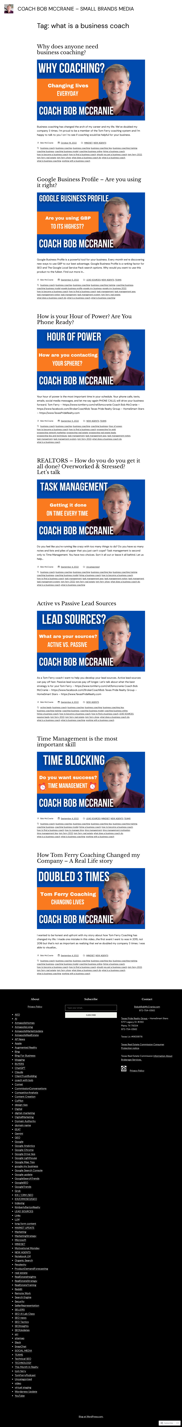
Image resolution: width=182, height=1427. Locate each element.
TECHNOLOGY (23, 1363)
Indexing (19, 1203)
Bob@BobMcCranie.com (147, 1006)
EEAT (18, 1129)
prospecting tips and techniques (52, 435)
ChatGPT (20, 1068)
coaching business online (90, 151)
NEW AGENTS (100, 143)
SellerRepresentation (27, 1305)
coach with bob (24, 1080)
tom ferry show (64, 157)
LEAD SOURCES (93, 280)
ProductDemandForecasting (31, 1268)
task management (105, 291)
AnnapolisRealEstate (27, 1035)
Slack (18, 1342)
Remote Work (23, 1293)
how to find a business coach (82, 154)
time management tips (47, 833)
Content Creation (25, 1096)
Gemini (19, 1133)
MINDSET (88, 143)
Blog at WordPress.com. (91, 1416)
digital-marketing (25, 1113)
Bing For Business (25, 1055)
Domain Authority (25, 1121)
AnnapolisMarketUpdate (29, 1031)
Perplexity (20, 1264)
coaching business (45, 151)
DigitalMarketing (24, 1117)
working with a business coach (76, 161)
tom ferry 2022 (135, 154)
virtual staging (23, 1387)
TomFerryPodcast (25, 1375)
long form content (25, 1223)
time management (93, 830)
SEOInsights (22, 1326)
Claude (19, 1072)
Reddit (18, 1289)
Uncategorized (93, 567)
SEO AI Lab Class (25, 1313)
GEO (17, 1137)
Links (17, 1215)
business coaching (81, 148)
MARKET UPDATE (24, 1227)
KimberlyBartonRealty (27, 1207)
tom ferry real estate (46, 157)
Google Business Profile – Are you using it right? (89, 182)
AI (16, 1018)
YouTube (20, 1395)
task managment (68, 294)
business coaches (64, 148)
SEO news (20, 1317)
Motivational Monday (27, 1248)
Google (19, 1141)
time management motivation (116, 830)
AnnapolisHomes (25, 1023)
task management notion (48, 294)
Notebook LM (23, 1256)
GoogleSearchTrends (27, 1178)
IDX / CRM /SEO (24, 1195)
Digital (18, 1109)
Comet (19, 1084)
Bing (17, 1051)
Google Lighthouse (26, 1158)
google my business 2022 (114, 288)
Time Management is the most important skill (77, 741)
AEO (17, 1014)
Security (19, 1301)
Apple (18, 1043)
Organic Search (24, 1260)
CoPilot (19, 1100)
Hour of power (115, 426)
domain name (23, 1125)
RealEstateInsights (25, 1276)
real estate (21, 1273)
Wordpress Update (26, 1391)
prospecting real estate (77, 432)
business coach (47, 148)
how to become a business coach (52, 154)
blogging (20, 1059)
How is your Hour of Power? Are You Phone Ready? (84, 319)
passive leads (43, 717)
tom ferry (20, 1371)
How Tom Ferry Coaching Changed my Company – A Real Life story (88, 858)
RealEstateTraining (25, 1285)
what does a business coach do (86, 157)
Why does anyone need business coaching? (67, 49)
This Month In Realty (26, 1367)
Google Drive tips (25, 1154)
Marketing (20, 1232)
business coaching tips (101, 148)
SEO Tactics (22, 1322)
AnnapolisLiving (24, 1027)
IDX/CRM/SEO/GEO (26, 1199)
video (18, 1383)
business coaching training (125, 148)
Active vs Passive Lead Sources (76, 604)
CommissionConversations (30, 1088)
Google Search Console (29, 1170)
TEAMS (118, 280)
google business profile (71, 288)
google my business (92, 288)
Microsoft (20, 1240)
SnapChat (20, 1346)
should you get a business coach (112, 154)
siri (16, 1334)
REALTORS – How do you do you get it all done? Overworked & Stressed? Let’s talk (88, 466)
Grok (18, 1191)
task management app (125, 291)
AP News (20, 1039)
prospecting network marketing (51, 432)
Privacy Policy (35, 1006)
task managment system (88, 294)
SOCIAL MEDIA (23, 1350)
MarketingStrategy (25, 1236)
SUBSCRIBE (91, 1015)
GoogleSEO (21, 1182)
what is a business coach (113, 157)
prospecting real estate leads (102, 432)
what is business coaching (49, 161)
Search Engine (23, 1297)
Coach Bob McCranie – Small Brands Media (76, 8)
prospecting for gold (106, 429)
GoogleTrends (23, 1186)
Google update (23, 1174)
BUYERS (19, 1064)
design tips (21, 1105)
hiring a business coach (114, 151)
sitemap (19, 1338)
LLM (17, 1219)
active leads (45, 707)
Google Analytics (25, 1145)
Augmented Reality (26, 1047)
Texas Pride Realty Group (134, 1018)
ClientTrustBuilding (26, 1076)
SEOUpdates (22, 1330)
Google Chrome (24, 1150)
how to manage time (74, 830)
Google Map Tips (25, 1162)
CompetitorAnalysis (26, 1092)
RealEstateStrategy (26, 1281)
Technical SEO (23, 1358)
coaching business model (66, 151)
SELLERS (20, 1309)
